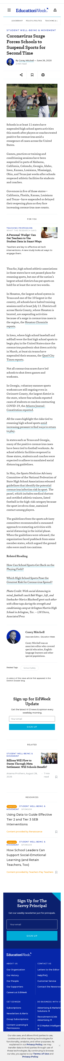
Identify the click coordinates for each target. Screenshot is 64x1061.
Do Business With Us (49, 1002)
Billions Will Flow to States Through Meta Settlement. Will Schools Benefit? (27, 764)
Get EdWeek (14, 1002)
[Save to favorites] (32, 75)
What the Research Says (21, 230)
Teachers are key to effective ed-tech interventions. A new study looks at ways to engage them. (29, 250)
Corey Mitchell (26, 60)
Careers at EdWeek (17, 992)
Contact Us (44, 963)
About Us (12, 963)
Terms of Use (41, 1054)
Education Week (48, 637)
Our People (13, 981)
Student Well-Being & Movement (31, 30)
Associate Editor (32, 637)
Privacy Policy (34, 1044)
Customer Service (46, 981)
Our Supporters (15, 986)
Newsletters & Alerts (17, 1013)
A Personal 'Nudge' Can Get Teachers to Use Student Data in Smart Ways (24, 238)
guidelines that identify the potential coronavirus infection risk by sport (29, 487)
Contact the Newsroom (50, 986)
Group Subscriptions (17, 1019)
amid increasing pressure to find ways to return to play (31, 427)
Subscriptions (14, 1008)
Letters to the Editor (48, 969)
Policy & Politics (34, 21)
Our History (13, 975)
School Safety (30, 668)
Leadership (17, 21)
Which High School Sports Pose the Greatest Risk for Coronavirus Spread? (30, 580)
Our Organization (16, 969)
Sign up (32, 935)
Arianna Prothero (16, 773)
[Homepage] (32, 10)
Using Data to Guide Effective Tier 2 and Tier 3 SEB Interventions (29, 819)
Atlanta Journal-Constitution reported (26, 408)
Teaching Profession (19, 228)
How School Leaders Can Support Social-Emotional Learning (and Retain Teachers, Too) (26, 857)
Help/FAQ (42, 975)
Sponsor (26, 809)
